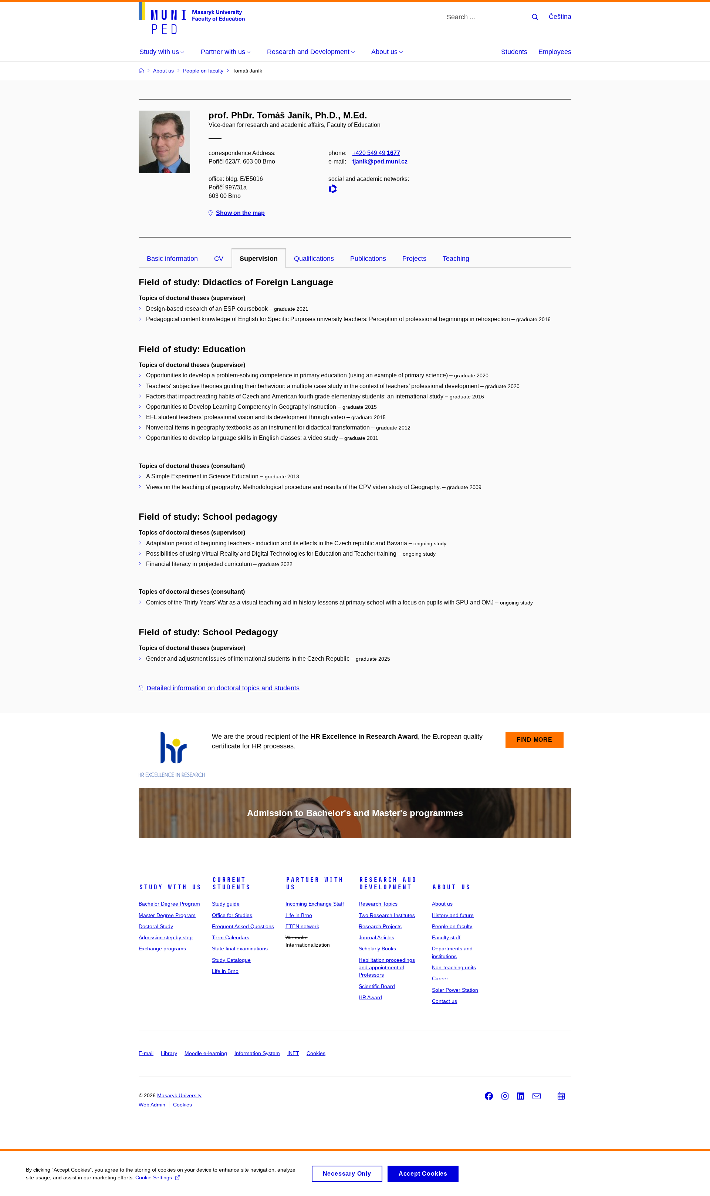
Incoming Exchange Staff (314, 904)
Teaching (456, 258)
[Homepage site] (192, 18)
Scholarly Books (377, 948)
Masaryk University (179, 1095)
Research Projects (380, 926)
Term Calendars (230, 937)
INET (293, 1053)
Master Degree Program (167, 915)
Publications (368, 258)
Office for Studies (232, 915)
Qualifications (314, 258)
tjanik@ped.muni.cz (380, 161)
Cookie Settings (153, 1177)
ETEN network (302, 926)
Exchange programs (162, 948)
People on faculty (452, 926)
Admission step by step (166, 937)
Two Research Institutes (387, 915)
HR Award (370, 997)
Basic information (172, 258)
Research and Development (387, 883)
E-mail (146, 1053)
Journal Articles (376, 937)
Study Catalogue (231, 960)
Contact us (444, 1001)
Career (440, 978)
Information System (257, 1053)
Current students (231, 883)
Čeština (560, 16)
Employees (554, 51)
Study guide (226, 904)
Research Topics (378, 904)
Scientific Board (377, 986)
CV (218, 258)
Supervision (259, 258)
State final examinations (240, 948)
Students (514, 51)
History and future (453, 915)
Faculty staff (446, 937)
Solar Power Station (455, 990)
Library (169, 1053)
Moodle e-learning (206, 1053)
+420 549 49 (376, 153)
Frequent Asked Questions (243, 926)
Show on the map (240, 213)
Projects (414, 258)
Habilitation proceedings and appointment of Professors (387, 967)
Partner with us (314, 883)
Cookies (316, 1053)
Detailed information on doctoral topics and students (223, 688)
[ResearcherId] (334, 190)
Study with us (170, 887)
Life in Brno (225, 971)
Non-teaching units (454, 967)
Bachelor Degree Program (169, 904)
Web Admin (152, 1105)
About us (451, 887)
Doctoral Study (156, 926)
